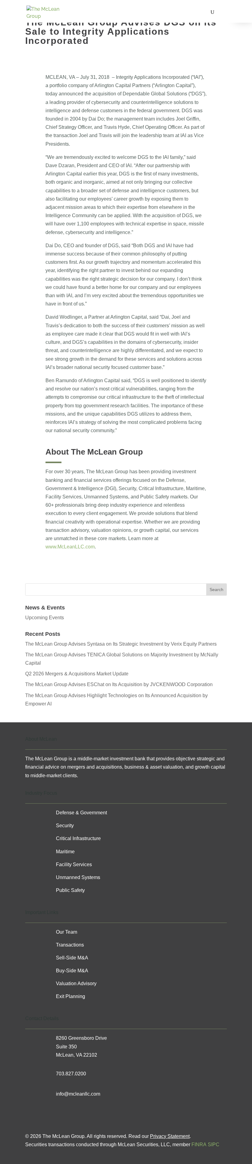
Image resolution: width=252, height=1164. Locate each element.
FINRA (199, 1144)
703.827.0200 (71, 1073)
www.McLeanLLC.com (70, 546)
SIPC (213, 1144)
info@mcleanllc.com (78, 1094)
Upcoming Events (44, 617)
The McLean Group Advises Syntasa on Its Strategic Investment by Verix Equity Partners (121, 644)
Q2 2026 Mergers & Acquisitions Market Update (76, 673)
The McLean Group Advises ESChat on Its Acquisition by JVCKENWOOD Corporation (119, 684)
